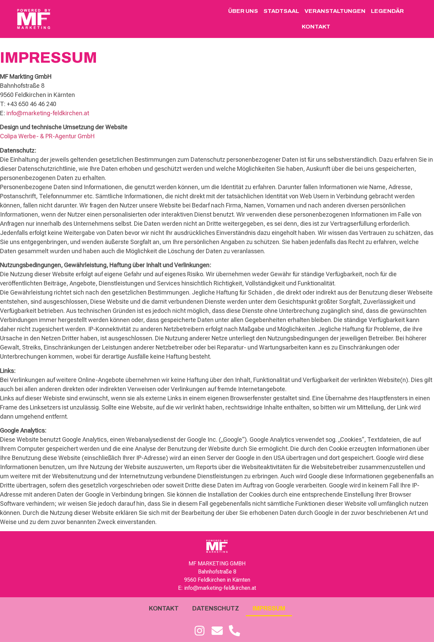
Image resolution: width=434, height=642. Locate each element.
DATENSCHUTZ (215, 608)
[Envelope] (217, 631)
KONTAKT (316, 26)
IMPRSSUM (269, 608)
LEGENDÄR (387, 11)
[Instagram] (200, 631)
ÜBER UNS (243, 11)
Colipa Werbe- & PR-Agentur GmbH (47, 136)
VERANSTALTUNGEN (335, 11)
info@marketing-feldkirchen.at (47, 113)
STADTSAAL (281, 11)
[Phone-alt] (234, 631)
